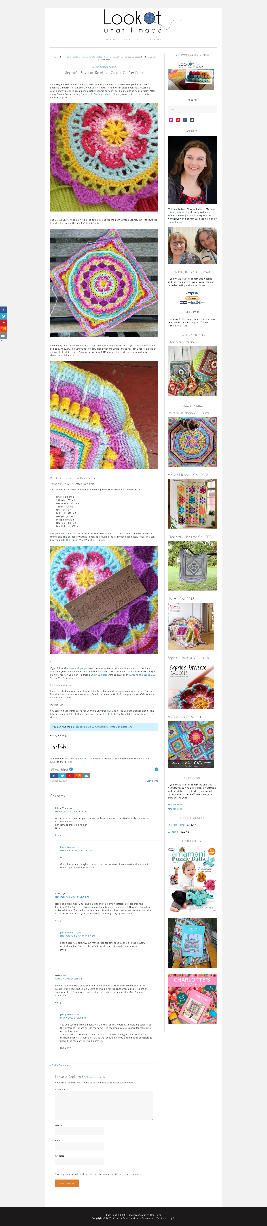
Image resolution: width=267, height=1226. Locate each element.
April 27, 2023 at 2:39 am (69, 978)
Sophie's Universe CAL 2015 (104, 67)
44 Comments (150, 780)
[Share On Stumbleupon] (78, 775)
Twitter (113, 726)
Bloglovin (91, 726)
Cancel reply (97, 1076)
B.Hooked (173, 831)
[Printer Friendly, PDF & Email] (59, 769)
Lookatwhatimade (136, 1214)
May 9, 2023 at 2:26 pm (73, 1017)
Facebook (80, 726)
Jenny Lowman (68, 847)
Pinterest (102, 726)
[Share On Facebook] (54, 775)
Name (59, 1125)
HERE (69, 539)
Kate (85, 1076)
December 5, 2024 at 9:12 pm (71, 811)
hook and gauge (77, 668)
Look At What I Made (142, 21)
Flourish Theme (121, 1218)
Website (59, 1155)
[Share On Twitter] (62, 775)
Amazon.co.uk (175, 808)
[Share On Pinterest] (70, 775)
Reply (58, 835)
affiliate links (82, 758)
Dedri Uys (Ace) (178, 212)
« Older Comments (60, 1065)
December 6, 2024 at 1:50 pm (76, 850)
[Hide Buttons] (1, 341)
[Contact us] (86, 775)
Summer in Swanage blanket (97, 94)
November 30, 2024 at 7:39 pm (72, 896)
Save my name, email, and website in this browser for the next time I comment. (99, 1174)
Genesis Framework (143, 1218)
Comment (61, 1089)
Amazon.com (175, 804)
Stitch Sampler (99, 674)
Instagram (126, 726)
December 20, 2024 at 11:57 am (77, 935)
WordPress (161, 1218)
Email (59, 1140)
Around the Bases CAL (142, 674)
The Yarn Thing (176, 824)
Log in (172, 1218)
